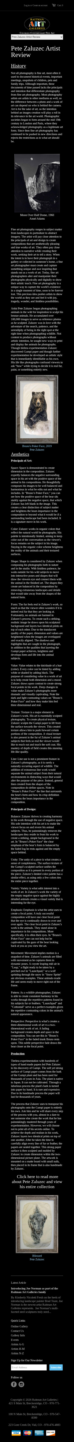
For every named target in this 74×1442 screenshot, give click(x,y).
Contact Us (17, 1330)
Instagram (21, 1384)
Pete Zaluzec (37, 449)
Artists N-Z (17, 1353)
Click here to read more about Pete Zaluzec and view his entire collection (37, 1181)
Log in (27, 5)
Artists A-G (17, 1344)
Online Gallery (19, 1326)
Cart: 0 (60, 5)
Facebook (14, 1384)
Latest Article (18, 1282)
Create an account (40, 5)
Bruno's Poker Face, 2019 (37, 446)
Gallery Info (18, 1335)
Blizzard (37, 1255)
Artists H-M (18, 1348)
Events (15, 1339)
